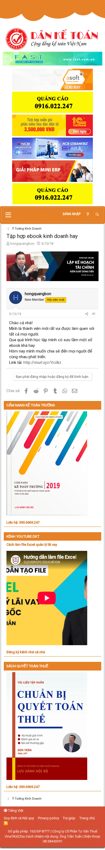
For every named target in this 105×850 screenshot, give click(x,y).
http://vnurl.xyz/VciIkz (42, 362)
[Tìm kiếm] (97, 215)
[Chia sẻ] (86, 314)
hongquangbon (22, 243)
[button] (8, 215)
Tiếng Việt (15, 810)
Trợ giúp (69, 818)
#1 (94, 314)
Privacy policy (48, 818)
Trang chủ (87, 818)
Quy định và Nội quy (19, 818)
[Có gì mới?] (87, 214)
